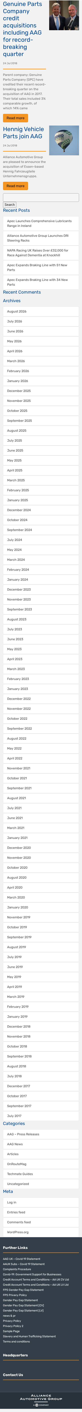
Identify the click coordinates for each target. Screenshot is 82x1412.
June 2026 (15, 331)
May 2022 (14, 748)
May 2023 (14, 649)
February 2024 (18, 570)
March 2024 (16, 560)
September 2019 (19, 937)
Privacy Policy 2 (13, 1326)
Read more (15, 118)
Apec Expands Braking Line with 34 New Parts (37, 282)
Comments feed (19, 1222)
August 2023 (16, 619)
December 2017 (18, 1086)
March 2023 (16, 669)
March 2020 (16, 897)
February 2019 (17, 1007)
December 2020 (19, 848)
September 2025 (19, 421)
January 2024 (17, 579)
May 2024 (14, 550)
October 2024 (17, 520)
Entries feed (16, 1212)
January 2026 (17, 381)
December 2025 (19, 391)
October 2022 (17, 719)
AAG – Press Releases (23, 1134)
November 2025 (19, 401)
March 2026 (16, 361)
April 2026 (14, 351)
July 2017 (14, 1116)
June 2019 (15, 967)
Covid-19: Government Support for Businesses (32, 1274)
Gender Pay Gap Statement (20, 1300)
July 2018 (14, 1076)
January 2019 (17, 1016)
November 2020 (19, 858)
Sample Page (11, 1331)
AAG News (15, 1144)
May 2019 (14, 977)
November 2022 (19, 709)
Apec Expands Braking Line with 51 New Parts (37, 267)
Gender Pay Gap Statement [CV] (23, 1305)
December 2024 (19, 510)
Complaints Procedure (17, 1269)
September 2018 (19, 1056)
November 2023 (19, 599)
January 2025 (17, 500)
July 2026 (14, 321)
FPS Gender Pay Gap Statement (23, 1290)
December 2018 (18, 1026)
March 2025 (16, 480)
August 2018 (16, 1066)
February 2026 (18, 371)
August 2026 (16, 311)
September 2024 (19, 530)
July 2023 (14, 629)
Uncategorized (18, 1184)
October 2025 (17, 411)
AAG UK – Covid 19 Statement (21, 1259)
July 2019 (14, 957)
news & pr (9, 1315)
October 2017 (17, 1096)
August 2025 (16, 430)
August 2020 (16, 877)
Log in (11, 1202)
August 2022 (16, 738)
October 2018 (17, 1046)
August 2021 (16, 798)
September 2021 (19, 788)
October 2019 (17, 927)
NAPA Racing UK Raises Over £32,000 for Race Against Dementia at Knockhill (37, 253)
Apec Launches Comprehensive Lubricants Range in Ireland (39, 223)
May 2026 (14, 341)
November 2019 (18, 917)
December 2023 (19, 589)
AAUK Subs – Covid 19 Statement (24, 1264)
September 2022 (19, 728)
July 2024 (14, 540)
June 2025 (15, 450)
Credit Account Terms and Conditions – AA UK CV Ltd (36, 1279)
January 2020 (17, 907)
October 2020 (17, 867)
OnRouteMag (16, 1164)
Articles (13, 1154)
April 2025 (14, 470)
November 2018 (18, 1036)
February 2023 (18, 679)
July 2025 (14, 440)
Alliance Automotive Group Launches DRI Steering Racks (37, 238)
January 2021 (17, 838)
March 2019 (15, 997)
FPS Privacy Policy (15, 1295)
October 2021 (17, 778)
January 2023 (17, 689)
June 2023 (15, 639)
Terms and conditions (16, 1341)
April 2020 (14, 887)
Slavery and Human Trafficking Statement (29, 1336)
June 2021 (15, 818)
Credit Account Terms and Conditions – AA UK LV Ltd (35, 1284)
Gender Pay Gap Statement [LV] (23, 1310)
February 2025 (18, 490)
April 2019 (14, 987)
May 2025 (14, 460)
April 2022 (14, 758)
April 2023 (14, 659)
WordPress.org (18, 1232)
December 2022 (19, 699)
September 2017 (19, 1106)
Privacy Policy (12, 1321)
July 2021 (14, 808)
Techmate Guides (20, 1174)
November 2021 (18, 768)
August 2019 (16, 947)
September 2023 (19, 609)
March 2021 (15, 828)
